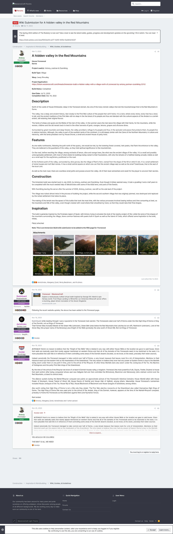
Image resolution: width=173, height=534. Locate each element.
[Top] (155, 521)
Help (146, 521)
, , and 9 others (60, 282)
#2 (158, 290)
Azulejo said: (38, 413)
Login (114, 501)
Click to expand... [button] (95, 433)
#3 (158, 318)
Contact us (66, 510)
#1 (158, 51)
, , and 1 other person (57, 401)
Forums (65, 505)
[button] (40, 10)
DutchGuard (36, 321)
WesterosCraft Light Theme (28, 521)
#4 (158, 346)
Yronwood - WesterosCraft (52, 294)
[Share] (155, 51)
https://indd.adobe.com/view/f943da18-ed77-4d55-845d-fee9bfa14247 (47, 40)
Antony (17, 26)
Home (64, 501)
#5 (158, 408)
